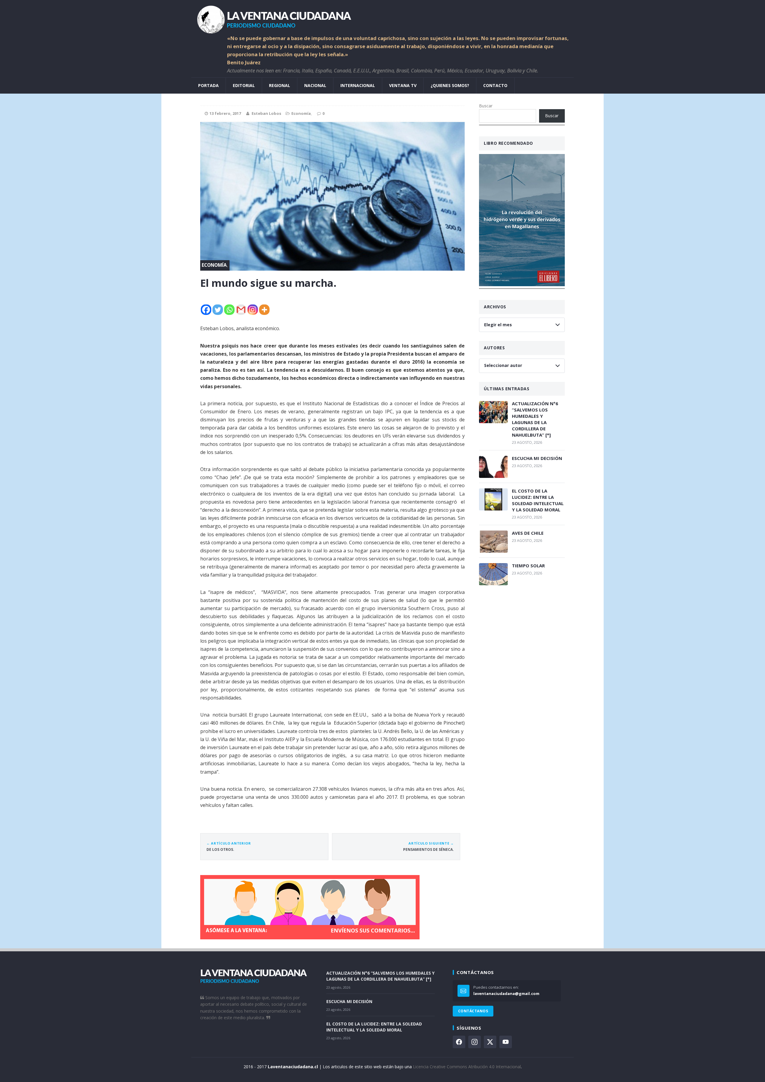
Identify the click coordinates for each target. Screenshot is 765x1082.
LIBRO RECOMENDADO (508, 143)
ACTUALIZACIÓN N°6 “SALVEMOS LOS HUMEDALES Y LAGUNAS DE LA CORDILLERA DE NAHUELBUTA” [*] (535, 419)
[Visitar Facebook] (459, 1042)
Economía (301, 113)
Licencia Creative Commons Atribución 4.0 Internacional (467, 1066)
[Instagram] (252, 309)
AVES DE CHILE (528, 533)
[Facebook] (206, 309)
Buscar (485, 106)
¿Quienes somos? (450, 85)
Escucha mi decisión (537, 458)
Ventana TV (403, 85)
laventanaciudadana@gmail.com (506, 993)
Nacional (315, 85)
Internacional (357, 85)
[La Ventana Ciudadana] (382, 17)
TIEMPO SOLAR (528, 566)
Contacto (495, 85)
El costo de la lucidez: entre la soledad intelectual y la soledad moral (538, 500)
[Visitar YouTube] (505, 1042)
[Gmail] (241, 309)
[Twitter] (217, 309)
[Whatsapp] (229, 309)
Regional (279, 85)
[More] (264, 309)
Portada (208, 85)
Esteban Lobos (266, 113)
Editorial (244, 85)
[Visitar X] (490, 1042)
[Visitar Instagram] (474, 1042)
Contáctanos (473, 1011)
